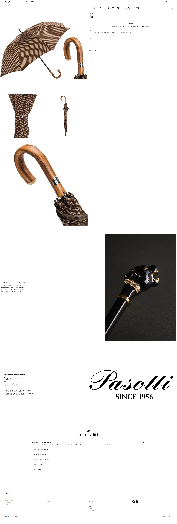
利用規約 (90, 508)
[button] (167, 1)
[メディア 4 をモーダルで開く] (66, 116)
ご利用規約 (48, 503)
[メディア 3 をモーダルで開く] (22, 116)
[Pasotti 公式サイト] (7, 2)
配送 (90, 504)
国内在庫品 (32, 1)
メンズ (20, 1)
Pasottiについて (49, 501)
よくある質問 (91, 510)
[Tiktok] (137, 501)
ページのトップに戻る (8, 493)
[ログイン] (169, 1)
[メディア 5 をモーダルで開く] (44, 182)
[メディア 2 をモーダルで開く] (44, 50)
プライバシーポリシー (50, 504)
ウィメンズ (14, 1)
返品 (90, 506)
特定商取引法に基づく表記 (51, 506)
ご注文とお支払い (92, 503)
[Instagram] (133, 501)
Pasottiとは (26, 1)
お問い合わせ (91, 501)
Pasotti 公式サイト (164, 516)
